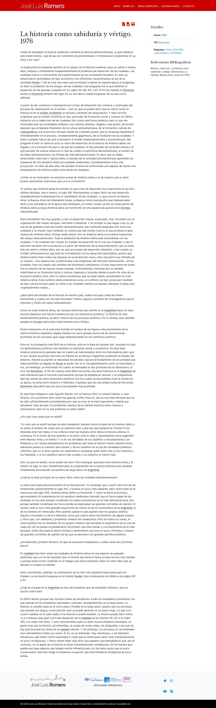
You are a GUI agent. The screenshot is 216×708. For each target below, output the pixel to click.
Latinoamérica (161, 53)
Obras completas (147, 6)
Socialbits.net (123, 704)
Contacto (188, 6)
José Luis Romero (38, 704)
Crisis (168, 49)
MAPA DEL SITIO (115, 685)
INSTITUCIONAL (100, 685)
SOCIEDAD (176, 53)
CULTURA (178, 49)
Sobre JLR (128, 6)
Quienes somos (170, 6)
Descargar (164, 42)
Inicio (117, 6)
